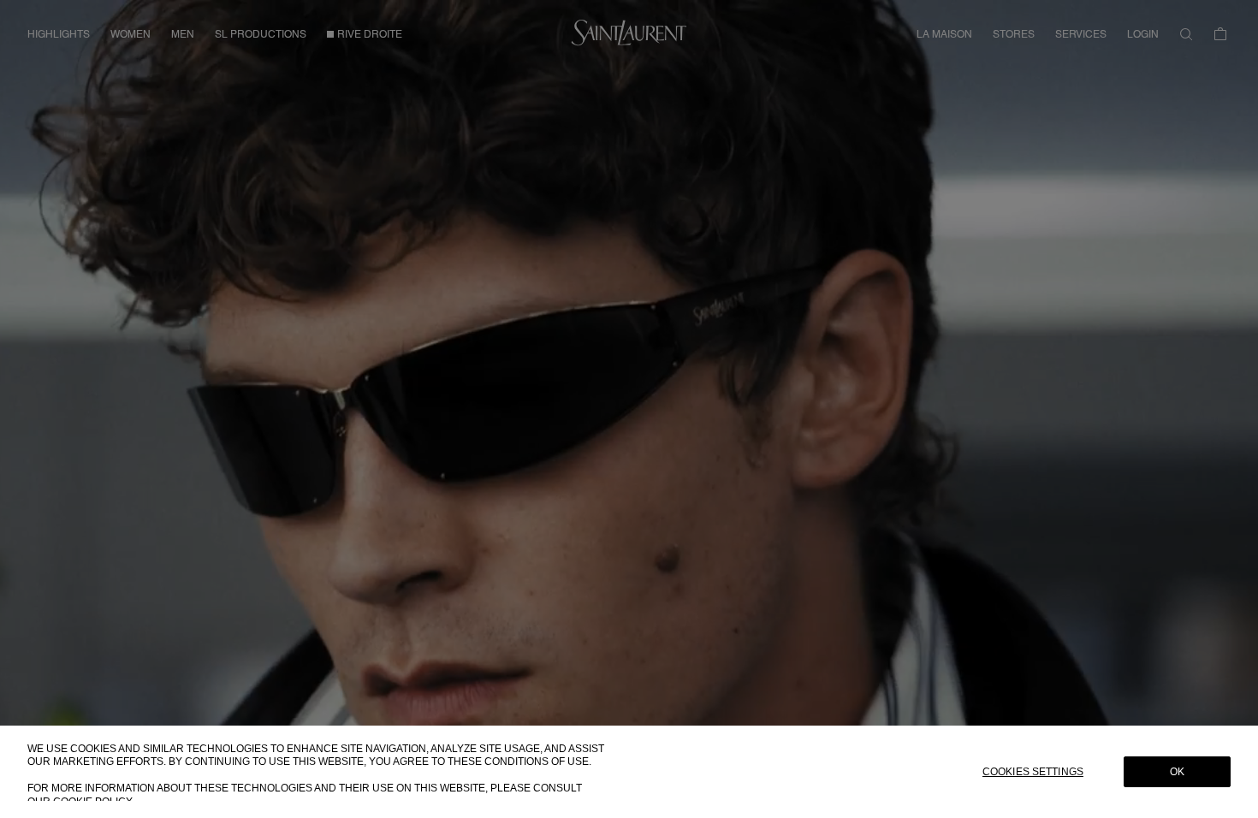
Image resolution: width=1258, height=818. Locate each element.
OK (1177, 772)
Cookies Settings (1032, 772)
